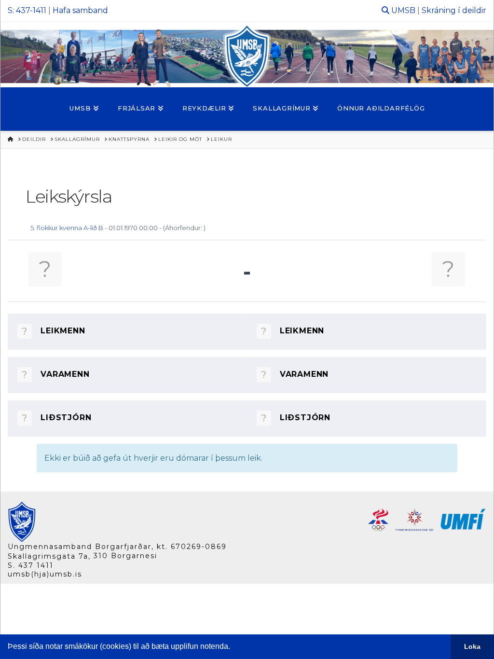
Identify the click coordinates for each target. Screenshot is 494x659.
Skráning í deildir (454, 10)
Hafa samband (80, 10)
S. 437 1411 (31, 565)
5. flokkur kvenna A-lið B (66, 228)
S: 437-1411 (27, 10)
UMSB (403, 10)
